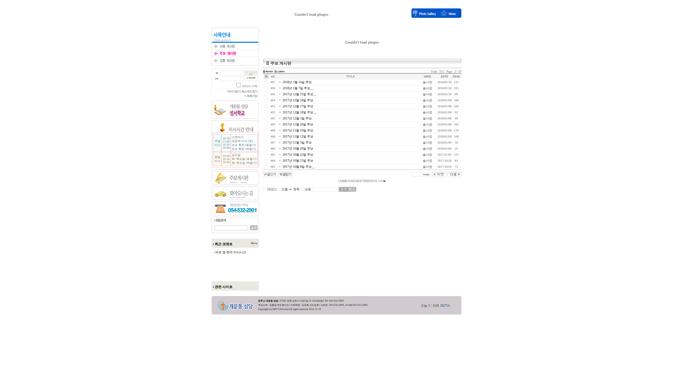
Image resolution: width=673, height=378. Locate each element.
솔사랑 (427, 82)
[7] (362, 181)
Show (254, 243)
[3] (348, 181)
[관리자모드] (268, 71)
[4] (351, 181)
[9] (370, 181)
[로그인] (279, 71)
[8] (366, 181)
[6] (359, 181)
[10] (374, 181)
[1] (340, 181)
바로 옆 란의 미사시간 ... (232, 252)
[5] (355, 181)
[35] (381, 181)
